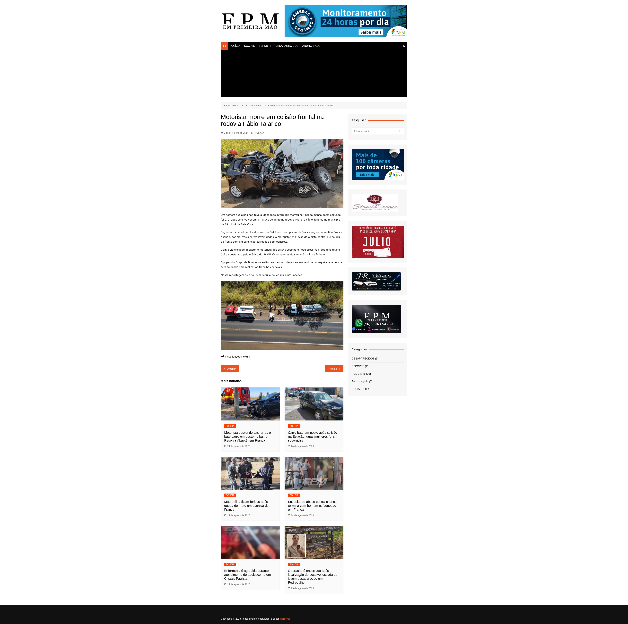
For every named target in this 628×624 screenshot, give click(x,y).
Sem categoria (360, 381)
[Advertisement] (314, 74)
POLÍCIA (235, 45)
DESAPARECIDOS (286, 45)
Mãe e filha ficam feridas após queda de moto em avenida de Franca (246, 505)
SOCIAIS (249, 45)
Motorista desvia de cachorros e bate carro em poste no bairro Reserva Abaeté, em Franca (247, 436)
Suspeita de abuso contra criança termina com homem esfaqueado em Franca (312, 505)
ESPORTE (265, 45)
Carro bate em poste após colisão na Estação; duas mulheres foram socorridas (312, 436)
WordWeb (285, 618)
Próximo (332, 368)
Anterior (231, 368)
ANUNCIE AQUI (311, 45)
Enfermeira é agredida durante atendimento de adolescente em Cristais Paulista (247, 574)
